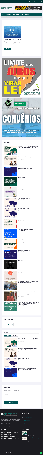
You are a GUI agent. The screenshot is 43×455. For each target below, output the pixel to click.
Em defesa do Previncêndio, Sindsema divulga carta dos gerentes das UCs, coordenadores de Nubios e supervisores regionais (28, 303)
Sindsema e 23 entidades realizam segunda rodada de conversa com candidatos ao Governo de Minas (34, 433)
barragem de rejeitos (5, 436)
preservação (3, 438)
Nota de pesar (20, 260)
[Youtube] (35, 1)
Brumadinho (16, 432)
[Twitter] (32, 1)
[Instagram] (30, 1)
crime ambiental (4, 434)
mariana (16, 438)
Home (5, 22)
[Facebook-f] (27, 1)
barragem (13, 436)
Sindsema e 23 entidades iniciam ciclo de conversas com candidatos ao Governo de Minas (34, 438)
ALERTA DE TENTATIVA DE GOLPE (24, 250)
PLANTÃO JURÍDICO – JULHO (23, 208)
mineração (3, 432)
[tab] (7, 335)
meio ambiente (9, 432)
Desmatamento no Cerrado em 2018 (12, 39)
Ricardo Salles (10, 438)
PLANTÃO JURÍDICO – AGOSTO (24, 198)
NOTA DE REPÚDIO (21, 177)
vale (10, 434)
